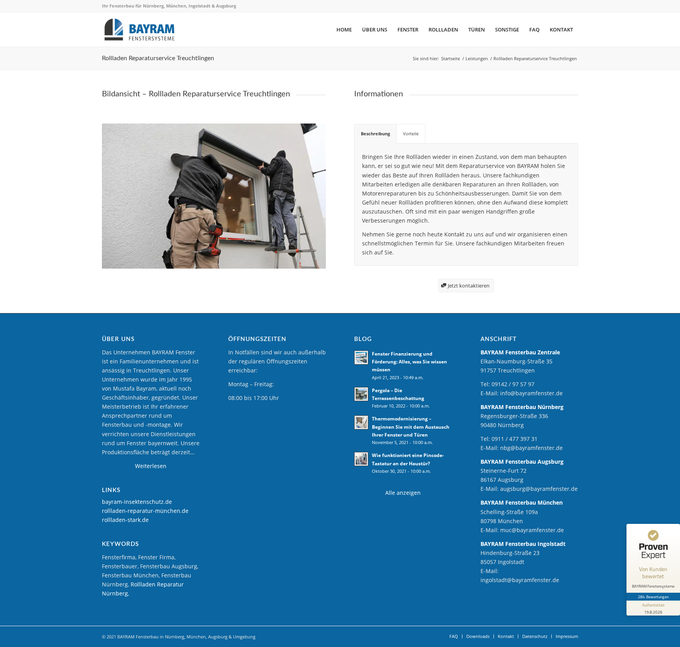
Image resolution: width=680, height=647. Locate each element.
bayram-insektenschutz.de (137, 501)
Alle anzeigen (403, 492)
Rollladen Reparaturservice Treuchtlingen (158, 58)
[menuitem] (344, 29)
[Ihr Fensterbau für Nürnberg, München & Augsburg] (139, 29)
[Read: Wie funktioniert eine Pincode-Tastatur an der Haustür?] (361, 459)
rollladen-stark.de (125, 519)
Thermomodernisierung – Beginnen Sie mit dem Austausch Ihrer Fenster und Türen (410, 426)
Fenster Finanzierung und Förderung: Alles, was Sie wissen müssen (409, 361)
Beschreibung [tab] (375, 133)
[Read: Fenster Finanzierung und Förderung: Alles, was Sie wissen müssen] (361, 357)
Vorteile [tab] (411, 133)
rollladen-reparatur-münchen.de (145, 510)
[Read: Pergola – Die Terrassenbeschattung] (361, 394)
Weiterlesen (150, 466)
